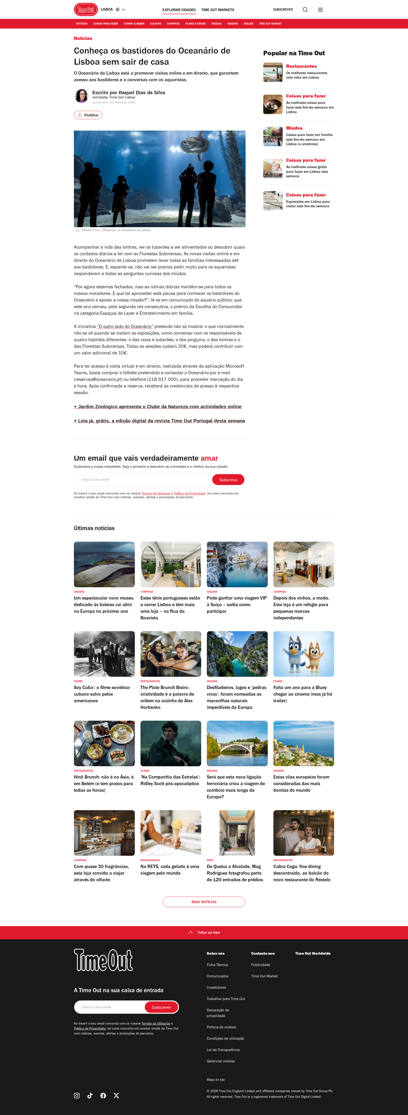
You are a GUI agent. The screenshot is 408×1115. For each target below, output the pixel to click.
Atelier (248, 24)
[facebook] (103, 1095)
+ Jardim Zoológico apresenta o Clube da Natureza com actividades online (158, 406)
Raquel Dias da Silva (142, 92)
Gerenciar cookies (221, 1062)
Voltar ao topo (209, 933)
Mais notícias (204, 902)
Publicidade (260, 965)
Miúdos (217, 24)
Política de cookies (221, 1028)
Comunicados (217, 977)
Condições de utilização (225, 1039)
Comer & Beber (134, 24)
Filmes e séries (195, 24)
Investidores (216, 988)
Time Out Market (270, 24)
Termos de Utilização (156, 494)
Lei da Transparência (223, 1050)
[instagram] (77, 1095)
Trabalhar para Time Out (226, 999)
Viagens (232, 24)
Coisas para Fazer (105, 24)
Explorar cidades (179, 10)
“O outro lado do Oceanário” (125, 327)
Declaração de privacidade (218, 1013)
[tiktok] (90, 1095)
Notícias (82, 24)
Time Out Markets (217, 10)
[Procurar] (305, 10)
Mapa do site (216, 1080)
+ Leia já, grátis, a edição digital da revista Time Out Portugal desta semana (159, 420)
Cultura (155, 24)
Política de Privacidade (189, 494)
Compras (173, 24)
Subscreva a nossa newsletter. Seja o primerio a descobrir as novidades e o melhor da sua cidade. (151, 467)
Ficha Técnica (217, 965)
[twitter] (116, 1095)
